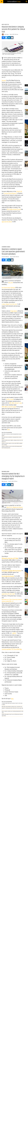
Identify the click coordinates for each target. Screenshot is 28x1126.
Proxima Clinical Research (10, 193)
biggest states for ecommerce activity (11, 800)
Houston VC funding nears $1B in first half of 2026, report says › (12, 708)
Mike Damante (4, 481)
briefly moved (9, 399)
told (13, 633)
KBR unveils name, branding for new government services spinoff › (11, 437)
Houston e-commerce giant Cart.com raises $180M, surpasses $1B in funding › (12, 444)
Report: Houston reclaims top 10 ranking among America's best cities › (12, 712)
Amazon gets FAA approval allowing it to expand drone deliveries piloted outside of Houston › (13, 916)
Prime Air (4, 782)
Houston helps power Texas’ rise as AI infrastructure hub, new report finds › (12, 715)
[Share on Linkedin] (9, 37)
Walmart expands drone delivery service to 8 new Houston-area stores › (14, 911)
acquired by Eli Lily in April (8, 594)
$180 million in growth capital (9, 406)
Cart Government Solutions (8, 287)
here (8, 429)
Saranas (4, 80)
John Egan (6, 34)
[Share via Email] (12, 37)
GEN (15, 633)
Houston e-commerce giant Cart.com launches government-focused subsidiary (13, 252)
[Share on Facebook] (3, 37)
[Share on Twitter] (6, 37)
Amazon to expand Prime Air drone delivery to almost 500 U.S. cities (14, 744)
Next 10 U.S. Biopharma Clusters (15, 507)
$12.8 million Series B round (14, 209)
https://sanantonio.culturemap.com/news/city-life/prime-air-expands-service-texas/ (14, 776)
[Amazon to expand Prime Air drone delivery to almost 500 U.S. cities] (14, 765)
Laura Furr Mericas (5, 256)
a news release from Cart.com (9, 304)
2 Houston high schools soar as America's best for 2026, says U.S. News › (12, 704)
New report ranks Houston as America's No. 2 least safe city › (12, 706)
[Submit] (26, 1)
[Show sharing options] (25, 860)
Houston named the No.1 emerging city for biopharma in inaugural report (13, 476)
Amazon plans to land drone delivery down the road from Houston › (13, 914)
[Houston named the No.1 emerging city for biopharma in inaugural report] (12, 497)
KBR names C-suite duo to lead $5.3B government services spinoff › (11, 434)
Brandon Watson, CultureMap (7, 749)
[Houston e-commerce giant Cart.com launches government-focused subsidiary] (12, 272)
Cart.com (10, 282)
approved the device (7, 221)
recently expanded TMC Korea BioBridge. (12, 649)
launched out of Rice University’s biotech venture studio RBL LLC (12, 600)
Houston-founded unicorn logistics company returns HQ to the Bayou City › (12, 441)
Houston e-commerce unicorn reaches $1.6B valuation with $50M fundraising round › (12, 447)
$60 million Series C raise (15, 403)
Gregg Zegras (13, 311)
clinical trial (19, 191)
